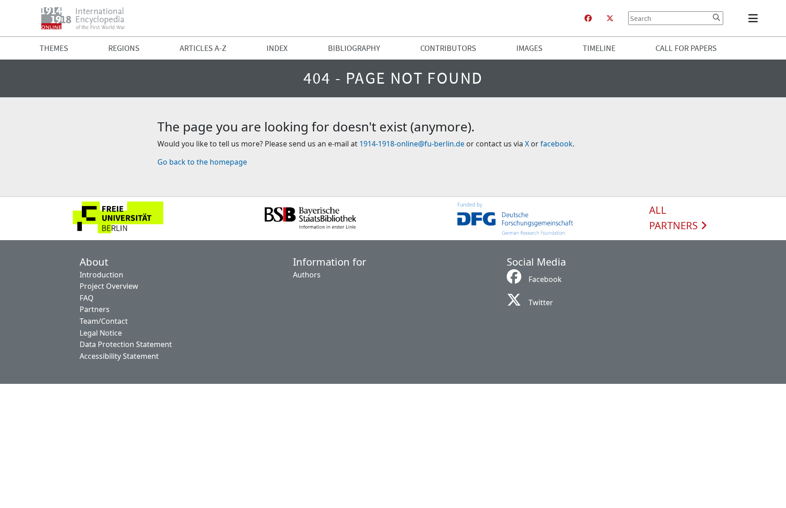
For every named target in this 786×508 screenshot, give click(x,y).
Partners (95, 309)
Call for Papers (686, 48)
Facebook (545, 279)
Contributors (448, 48)
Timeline (599, 48)
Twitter (541, 302)
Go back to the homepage (202, 162)
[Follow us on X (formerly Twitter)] (610, 18)
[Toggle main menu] (754, 18)
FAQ (87, 298)
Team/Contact (104, 321)
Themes (54, 48)
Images (529, 48)
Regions (124, 48)
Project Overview (109, 286)
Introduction (101, 275)
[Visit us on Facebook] (588, 18)
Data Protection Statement (126, 344)
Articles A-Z (203, 48)
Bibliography (354, 48)
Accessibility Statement (119, 356)
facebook (556, 144)
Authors (307, 275)
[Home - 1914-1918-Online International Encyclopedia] (86, 18)
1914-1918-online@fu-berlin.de (411, 144)
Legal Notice (101, 333)
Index (277, 48)
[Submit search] (716, 17)
